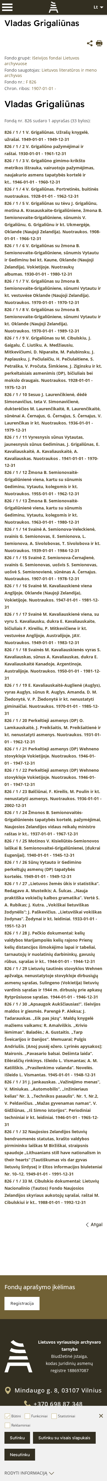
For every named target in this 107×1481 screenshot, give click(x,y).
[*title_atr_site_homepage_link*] (18, 1356)
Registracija (22, 1303)
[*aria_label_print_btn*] (99, 44)
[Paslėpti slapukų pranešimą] (101, 1416)
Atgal (97, 1224)
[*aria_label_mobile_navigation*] (7, 7)
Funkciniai (39, 1416)
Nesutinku (20, 1454)
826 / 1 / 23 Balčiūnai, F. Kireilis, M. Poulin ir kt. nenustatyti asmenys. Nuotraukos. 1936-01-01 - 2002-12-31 (53, 798)
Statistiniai (66, 1416)
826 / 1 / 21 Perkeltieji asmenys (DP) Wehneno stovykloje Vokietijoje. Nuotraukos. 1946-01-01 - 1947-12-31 (51, 756)
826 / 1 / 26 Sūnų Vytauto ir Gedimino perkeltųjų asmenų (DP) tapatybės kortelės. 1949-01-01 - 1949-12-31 (42, 869)
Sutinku (17, 1437)
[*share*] (89, 44)
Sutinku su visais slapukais (64, 1437)
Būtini (16, 1416)
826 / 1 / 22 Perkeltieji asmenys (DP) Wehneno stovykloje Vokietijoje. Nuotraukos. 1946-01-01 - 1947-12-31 (51, 777)
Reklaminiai (20, 1425)
